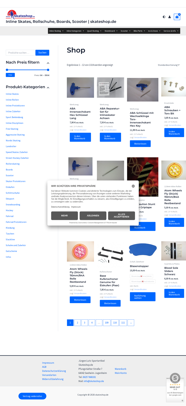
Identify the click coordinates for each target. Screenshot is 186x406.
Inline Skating (55, 31)
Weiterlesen (140, 143)
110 (115, 322)
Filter (10, 75)
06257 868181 (89, 377)
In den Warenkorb (79, 137)
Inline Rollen (12, 99)
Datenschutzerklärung (54, 371)
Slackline (10, 239)
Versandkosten (80, 130)
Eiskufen (10, 187)
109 (106, 322)
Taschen (10, 233)
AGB (44, 366)
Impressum (48, 362)
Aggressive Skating (15, 134)
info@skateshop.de (94, 381)
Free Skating (12, 128)
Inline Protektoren (15, 105)
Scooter (124, 31)
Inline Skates (12, 93)
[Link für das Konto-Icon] (169, 17)
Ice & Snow (153, 31)
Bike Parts (138, 31)
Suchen (42, 52)
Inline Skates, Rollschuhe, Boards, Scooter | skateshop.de (61, 21)
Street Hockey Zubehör (17, 157)
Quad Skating (93, 31)
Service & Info (170, 31)
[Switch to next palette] (164, 17)
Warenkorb (120, 368)
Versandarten (49, 375)
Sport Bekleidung (14, 117)
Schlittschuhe (13, 192)
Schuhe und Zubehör (16, 245)
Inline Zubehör (13, 111)
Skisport (10, 198)
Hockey (9, 210)
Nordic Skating (13, 140)
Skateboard (110, 31)
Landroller (11, 146)
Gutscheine (11, 251)
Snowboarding (13, 204)
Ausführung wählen (140, 296)
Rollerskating (13, 163)
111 (123, 322)
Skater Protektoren (15, 181)
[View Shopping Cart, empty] (177, 17)
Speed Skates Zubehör (17, 152)
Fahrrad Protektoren (16, 221)
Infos (8, 256)
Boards (9, 169)
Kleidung (10, 227)
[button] (32, 396)
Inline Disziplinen (14, 123)
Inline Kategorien (74, 31)
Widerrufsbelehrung (53, 379)
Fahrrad (9, 216)
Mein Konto (121, 373)
